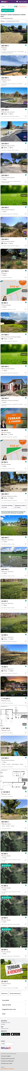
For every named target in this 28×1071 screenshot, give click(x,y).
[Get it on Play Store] (5, 1034)
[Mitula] (4, 1)
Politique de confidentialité (7, 1061)
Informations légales (6, 1056)
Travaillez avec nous (5, 1022)
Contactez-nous (4, 1028)
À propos (3, 1024)
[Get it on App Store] (15, 1034)
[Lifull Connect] (7, 1069)
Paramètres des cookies (6, 1063)
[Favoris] (17, 1)
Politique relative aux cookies (8, 1058)
